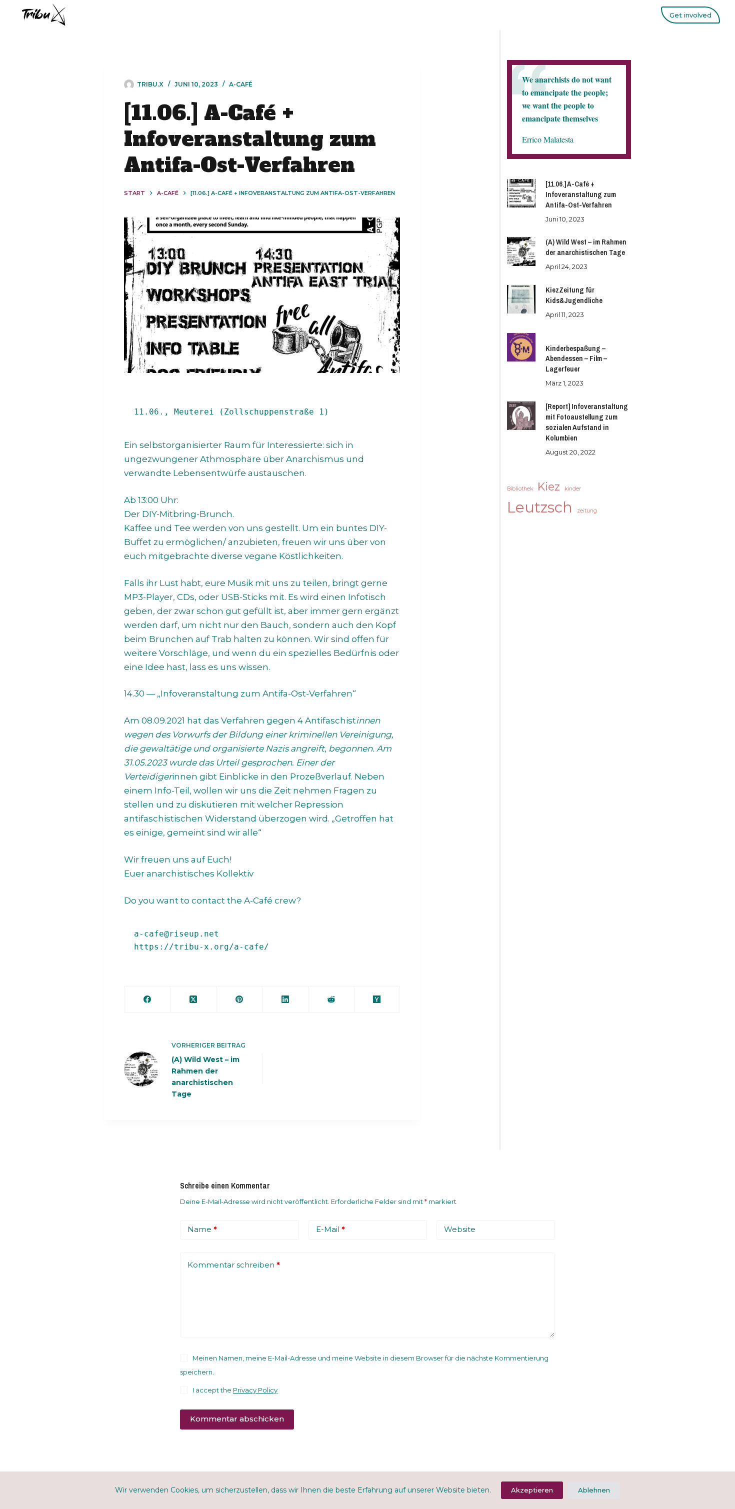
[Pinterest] (239, 999)
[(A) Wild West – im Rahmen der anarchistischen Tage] (521, 251)
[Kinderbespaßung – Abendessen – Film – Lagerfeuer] (521, 347)
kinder (572, 489)
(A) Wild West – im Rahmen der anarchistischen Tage (586, 247)
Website (460, 1229)
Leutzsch (539, 507)
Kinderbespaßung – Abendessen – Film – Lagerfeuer (576, 359)
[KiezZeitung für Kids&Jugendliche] (521, 299)
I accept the (235, 1390)
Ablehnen (594, 1490)
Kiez (549, 486)
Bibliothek (520, 489)
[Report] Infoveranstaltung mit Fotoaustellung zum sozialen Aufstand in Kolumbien (587, 422)
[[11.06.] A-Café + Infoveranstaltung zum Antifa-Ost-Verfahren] (521, 193)
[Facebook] (147, 999)
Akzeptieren (532, 1490)
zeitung (587, 511)
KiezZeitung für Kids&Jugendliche (574, 295)
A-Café (240, 84)
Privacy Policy (255, 1390)
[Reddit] (331, 999)
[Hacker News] (377, 999)
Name (202, 1229)
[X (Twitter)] (193, 999)
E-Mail (330, 1229)
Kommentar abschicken (237, 1419)
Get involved (691, 15)
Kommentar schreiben (234, 1265)
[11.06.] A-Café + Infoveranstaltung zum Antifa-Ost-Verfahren (581, 194)
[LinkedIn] (285, 999)
